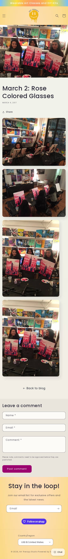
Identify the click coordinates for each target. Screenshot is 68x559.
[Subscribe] (58, 508)
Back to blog (36, 388)
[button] (3, 15)
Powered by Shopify (47, 551)
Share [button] (9, 111)
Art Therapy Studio (28, 551)
